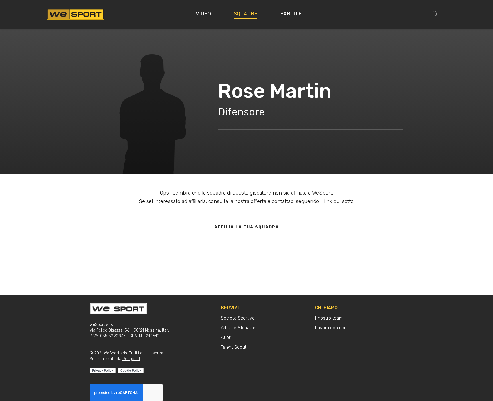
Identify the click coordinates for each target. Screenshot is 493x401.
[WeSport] (75, 14)
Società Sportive (238, 318)
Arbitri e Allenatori (238, 327)
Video (203, 14)
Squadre (245, 14)
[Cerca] (435, 14)
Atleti (226, 337)
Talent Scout (233, 347)
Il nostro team (329, 318)
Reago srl (131, 358)
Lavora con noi (330, 327)
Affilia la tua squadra (246, 227)
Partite (291, 14)
